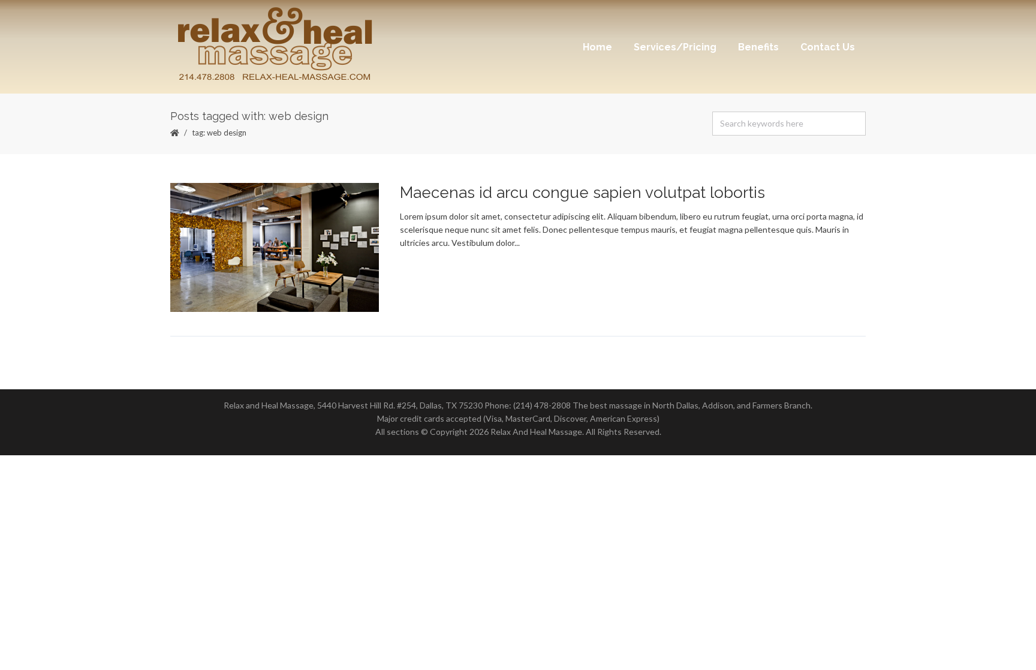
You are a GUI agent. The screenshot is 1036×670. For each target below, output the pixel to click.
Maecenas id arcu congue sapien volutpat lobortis (582, 193)
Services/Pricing (675, 47)
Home (597, 47)
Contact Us (827, 47)
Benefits (758, 47)
